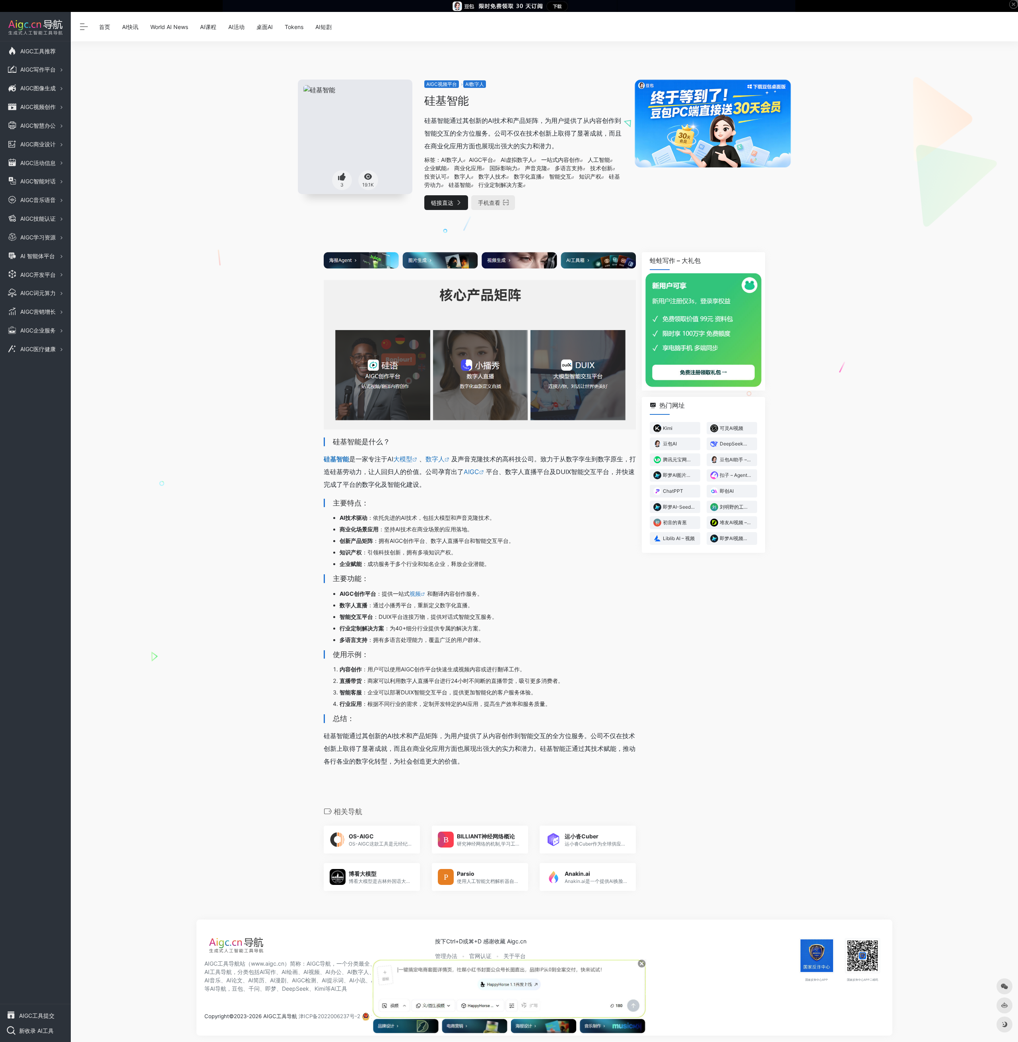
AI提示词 (333, 980)
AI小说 (357, 980)
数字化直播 (528, 176)
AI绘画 (290, 971)
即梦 (270, 988)
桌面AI (264, 26)
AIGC (471, 472)
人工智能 (599, 159)
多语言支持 (569, 168)
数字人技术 (492, 176)
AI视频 (311, 971)
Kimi (320, 988)
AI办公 (333, 971)
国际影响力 (503, 168)
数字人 (462, 176)
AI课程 (208, 26)
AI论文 (234, 980)
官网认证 (480, 956)
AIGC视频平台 (441, 84)
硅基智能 (460, 184)
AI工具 (339, 988)
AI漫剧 (278, 980)
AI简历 (256, 980)
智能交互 (560, 176)
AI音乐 (212, 980)
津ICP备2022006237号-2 (329, 1016)
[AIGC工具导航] (236, 947)
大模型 (402, 459)
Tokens (294, 26)
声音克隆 (536, 168)
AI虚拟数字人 (517, 159)
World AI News (169, 26)
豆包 (237, 988)
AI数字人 (474, 84)
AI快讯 (130, 26)
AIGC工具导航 (222, 963)
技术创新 (601, 168)
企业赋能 (435, 168)
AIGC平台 (481, 159)
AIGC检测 (304, 980)
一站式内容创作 (560, 159)
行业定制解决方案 (500, 184)
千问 (254, 988)
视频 (415, 593)
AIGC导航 (319, 963)
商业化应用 (468, 168)
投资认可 (435, 176)
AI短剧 (323, 26)
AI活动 (236, 26)
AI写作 (268, 971)
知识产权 (590, 176)
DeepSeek (295, 988)
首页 (104, 26)
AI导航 (218, 988)
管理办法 (446, 956)
